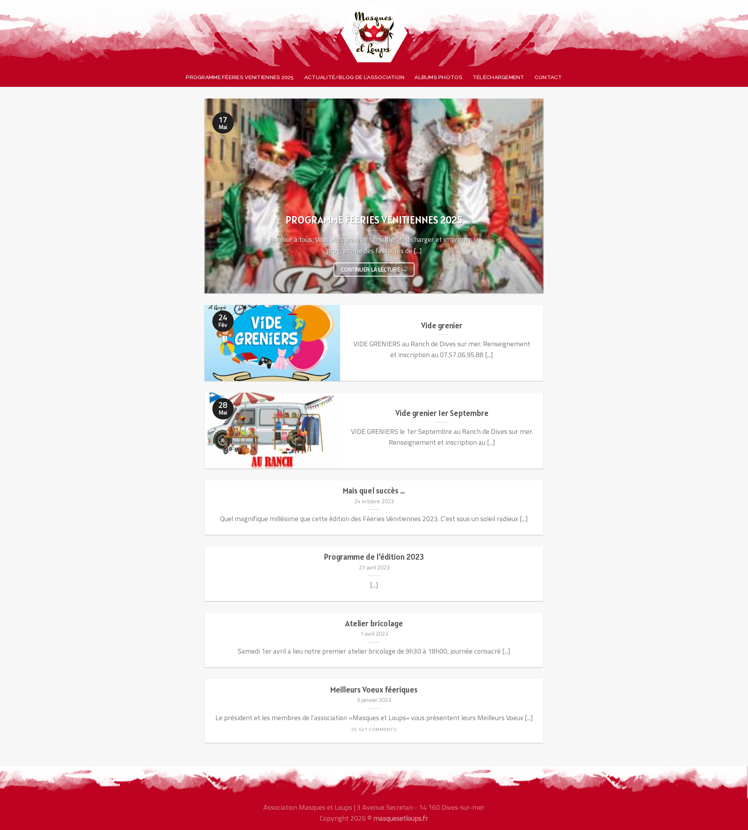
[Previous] (221, 195)
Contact (548, 77)
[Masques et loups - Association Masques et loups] (374, 33)
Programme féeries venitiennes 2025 (240, 77)
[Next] (527, 195)
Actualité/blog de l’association (354, 77)
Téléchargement (498, 77)
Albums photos (438, 77)
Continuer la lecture (374, 269)
